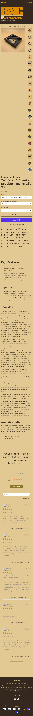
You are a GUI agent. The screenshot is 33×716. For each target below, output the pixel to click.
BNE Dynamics (15, 705)
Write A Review (16, 486)
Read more (6, 555)
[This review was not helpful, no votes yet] (28, 528)
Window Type (4, 207)
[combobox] (24, 498)
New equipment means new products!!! (16, 683)
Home (2, 26)
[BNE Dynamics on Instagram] (18, 699)
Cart (30, 2)
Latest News (16, 680)
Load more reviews (16, 663)
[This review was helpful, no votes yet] (25, 562)
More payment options (16, 224)
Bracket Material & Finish (9, 201)
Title (2, 195)
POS (21, 705)
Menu (4, 2)
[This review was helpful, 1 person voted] (25, 528)
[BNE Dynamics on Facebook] (15, 699)
